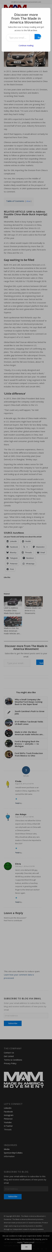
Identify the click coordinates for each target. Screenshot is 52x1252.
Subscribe (39, 37)
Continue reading (26, 45)
